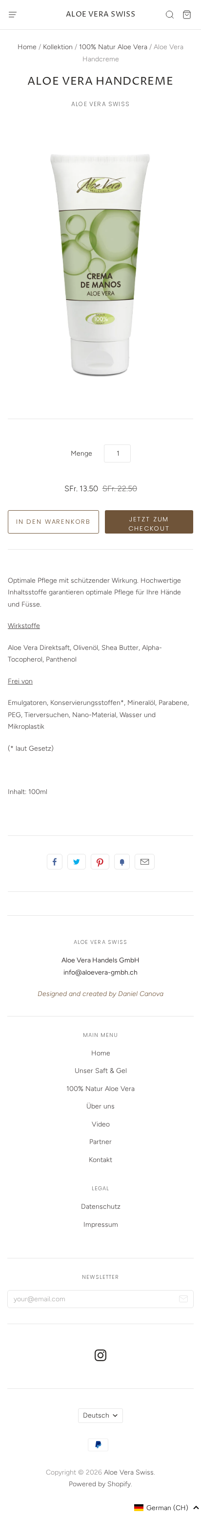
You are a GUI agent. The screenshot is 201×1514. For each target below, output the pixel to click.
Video (101, 1124)
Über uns (100, 1106)
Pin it (100, 861)
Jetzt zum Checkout (149, 524)
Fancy (122, 861)
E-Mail (145, 861)
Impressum (100, 1224)
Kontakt (100, 1160)
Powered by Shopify (100, 1484)
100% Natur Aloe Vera (113, 47)
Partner (100, 1142)
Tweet (76, 861)
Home (27, 47)
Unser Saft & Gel (101, 1071)
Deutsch (96, 1415)
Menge (81, 453)
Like (54, 861)
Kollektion (58, 47)
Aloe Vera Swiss (101, 14)
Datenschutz (101, 1206)
